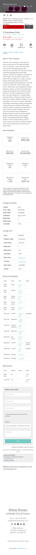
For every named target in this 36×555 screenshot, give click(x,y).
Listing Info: (7, 231)
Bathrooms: (7, 366)
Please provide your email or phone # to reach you (16, 415)
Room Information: (10, 276)
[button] (12, 524)
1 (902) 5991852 (8, 459)
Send (18, 441)
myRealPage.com (21, 548)
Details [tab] (5, 52)
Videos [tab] (16, 52)
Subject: (7, 422)
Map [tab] (21, 52)
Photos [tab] (10, 52)
